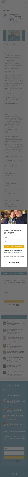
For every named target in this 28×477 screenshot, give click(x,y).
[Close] (25, 212)
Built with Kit (14, 262)
